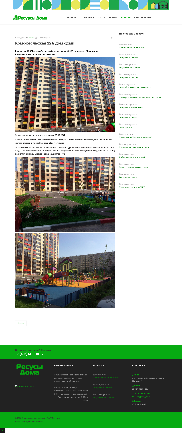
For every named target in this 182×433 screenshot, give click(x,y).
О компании (87, 17)
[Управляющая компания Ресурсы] (30, 18)
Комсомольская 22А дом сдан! (44, 43)
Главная (71, 17)
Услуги (101, 17)
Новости (126, 17)
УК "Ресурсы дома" (141, 396)
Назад (21, 323)
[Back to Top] (2, 430)
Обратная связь (142, 17)
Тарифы (113, 17)
